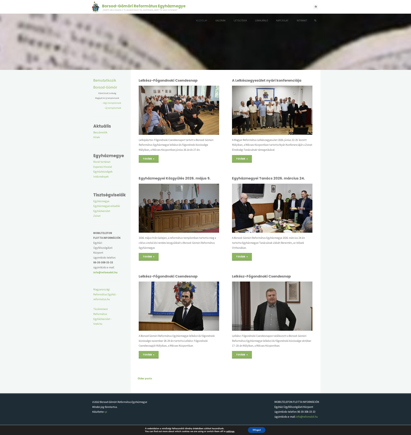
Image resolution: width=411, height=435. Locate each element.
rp (105, 411)
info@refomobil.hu (307, 416)
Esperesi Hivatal (102, 167)
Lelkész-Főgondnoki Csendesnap (168, 80)
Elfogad (257, 429)
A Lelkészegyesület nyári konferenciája (266, 80)
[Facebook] (315, 6)
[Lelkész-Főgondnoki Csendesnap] (192, 110)
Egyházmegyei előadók (106, 206)
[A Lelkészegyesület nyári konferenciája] (285, 110)
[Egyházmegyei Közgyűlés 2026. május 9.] (192, 208)
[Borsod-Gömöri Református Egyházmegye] (96, 7)
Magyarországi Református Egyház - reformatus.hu (105, 294)
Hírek (96, 137)
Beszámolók (100, 132)
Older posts (145, 378)
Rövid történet (101, 162)
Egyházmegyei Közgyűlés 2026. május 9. (174, 178)
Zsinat (97, 216)
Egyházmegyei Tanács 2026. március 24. (268, 178)
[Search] (315, 20)
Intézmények (101, 176)
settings (230, 431)
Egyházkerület (101, 211)
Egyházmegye (101, 201)
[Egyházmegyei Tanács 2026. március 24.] (285, 208)
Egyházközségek (103, 171)
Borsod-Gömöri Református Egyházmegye (144, 6)
